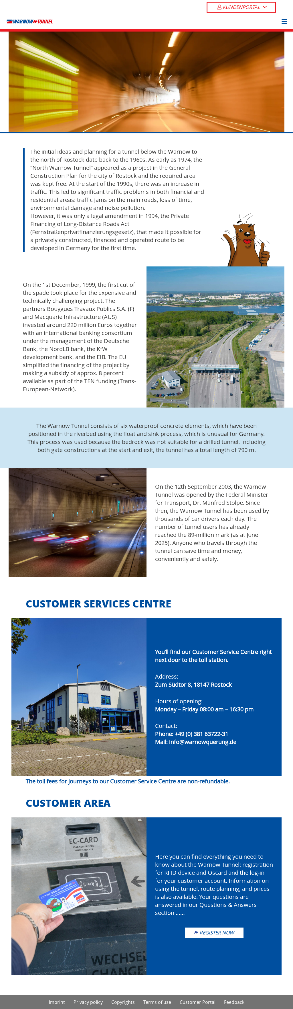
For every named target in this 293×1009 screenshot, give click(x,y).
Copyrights (123, 1002)
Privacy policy (88, 1002)
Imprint (57, 1002)
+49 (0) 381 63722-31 (201, 734)
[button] (283, 21)
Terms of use (157, 1002)
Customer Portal (197, 1002)
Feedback (234, 1002)
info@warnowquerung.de (202, 742)
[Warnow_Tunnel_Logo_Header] (30, 21)
